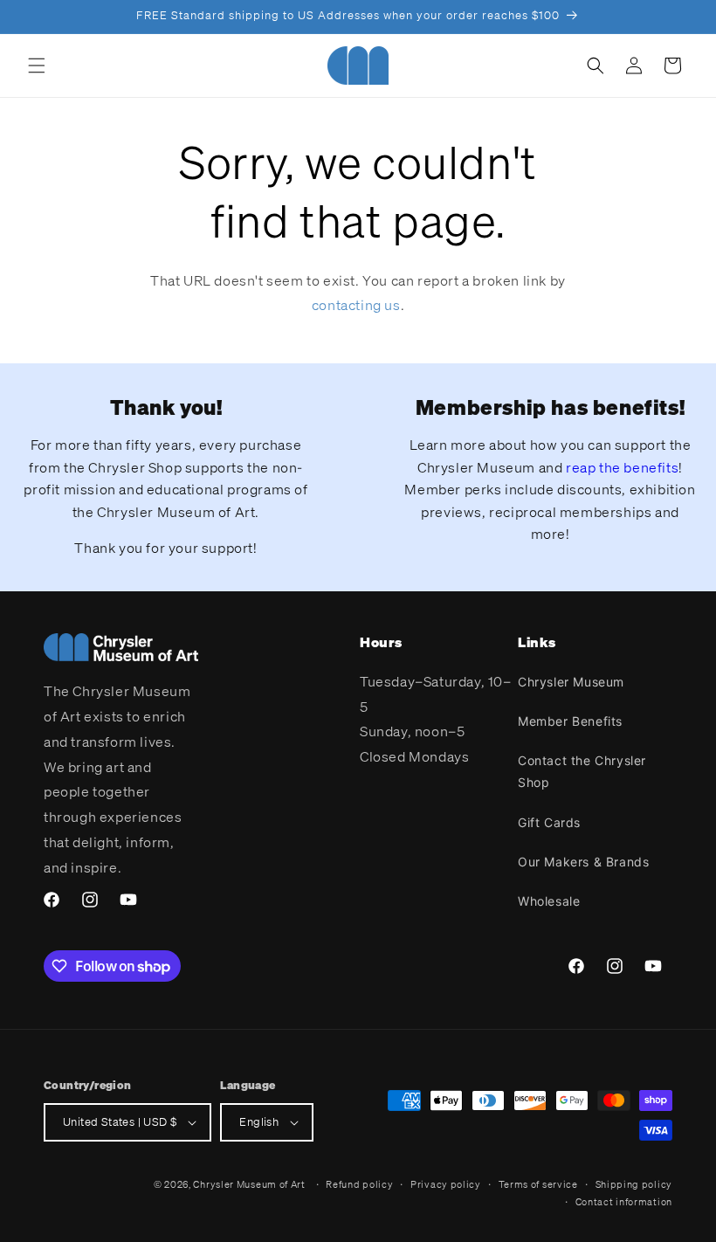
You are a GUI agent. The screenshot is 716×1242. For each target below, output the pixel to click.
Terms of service (538, 1184)
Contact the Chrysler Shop (582, 771)
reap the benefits (622, 467)
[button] (36, 65)
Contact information (623, 1202)
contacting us (356, 304)
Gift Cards (549, 822)
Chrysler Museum (571, 681)
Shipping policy (634, 1184)
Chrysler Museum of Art (249, 1184)
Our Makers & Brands (583, 861)
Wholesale (549, 901)
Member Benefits (570, 721)
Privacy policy (445, 1184)
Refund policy (359, 1184)
